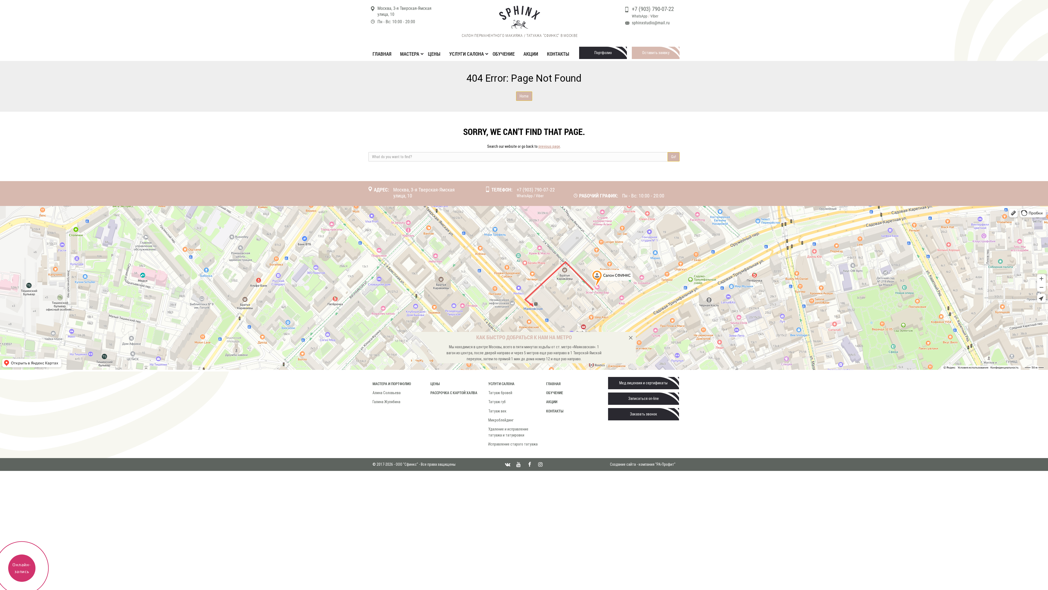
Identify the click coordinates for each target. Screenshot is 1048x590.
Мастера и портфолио (392, 383)
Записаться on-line (643, 398)
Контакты (558, 54)
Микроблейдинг (501, 420)
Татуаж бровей (500, 393)
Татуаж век (497, 411)
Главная (382, 54)
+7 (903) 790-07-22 (653, 9)
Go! (673, 157)
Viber (654, 16)
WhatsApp (639, 16)
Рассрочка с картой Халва (453, 392)
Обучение (504, 54)
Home (524, 96)
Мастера (409, 54)
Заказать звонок (643, 414)
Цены (434, 54)
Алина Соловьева (387, 393)
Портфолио (603, 53)
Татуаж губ (497, 402)
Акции (530, 54)
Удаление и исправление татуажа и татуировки (508, 432)
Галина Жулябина (386, 402)
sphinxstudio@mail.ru (651, 22)
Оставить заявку (655, 53)
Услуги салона (501, 383)
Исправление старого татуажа (513, 444)
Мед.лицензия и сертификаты (643, 383)
